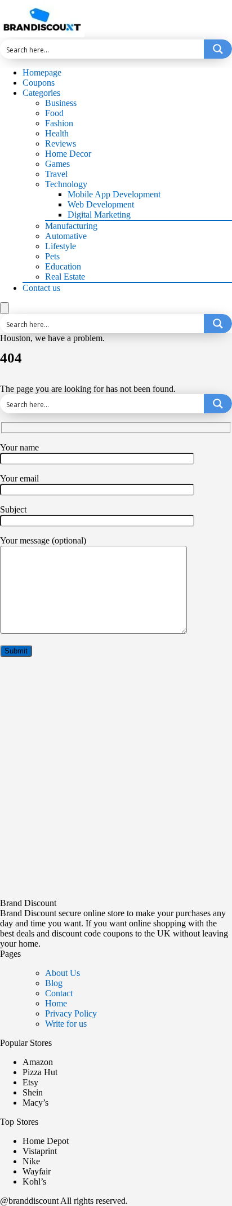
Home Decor (68, 153)
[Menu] (4, 308)
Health (57, 133)
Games (57, 164)
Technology (66, 184)
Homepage (42, 72)
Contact (59, 993)
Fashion (59, 123)
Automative (66, 236)
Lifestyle (60, 246)
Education (63, 266)
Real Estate (65, 276)
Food (54, 113)
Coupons (39, 82)
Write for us (66, 1023)
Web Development (101, 204)
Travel (56, 174)
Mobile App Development (114, 194)
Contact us (41, 288)
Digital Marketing (99, 214)
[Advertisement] (116, 782)
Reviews (60, 143)
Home (56, 1003)
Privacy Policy (71, 1013)
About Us (62, 973)
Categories (41, 93)
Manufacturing (71, 226)
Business (61, 103)
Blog (54, 983)
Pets (52, 256)
